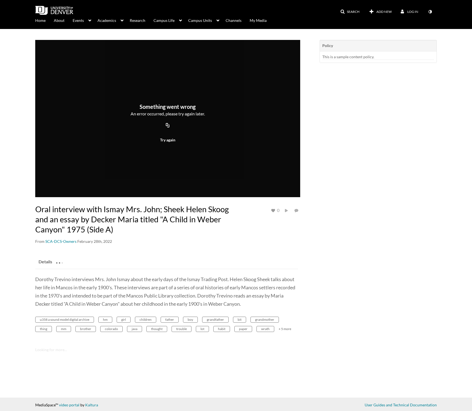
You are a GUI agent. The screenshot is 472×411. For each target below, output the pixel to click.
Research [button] (137, 20)
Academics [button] (107, 20)
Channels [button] (233, 20)
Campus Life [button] (164, 20)
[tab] (45, 261)
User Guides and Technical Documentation (401, 405)
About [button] (59, 20)
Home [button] (40, 20)
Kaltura (91, 405)
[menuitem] (44, 20)
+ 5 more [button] (285, 329)
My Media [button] (258, 20)
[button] (350, 12)
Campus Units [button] (200, 20)
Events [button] (78, 20)
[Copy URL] (167, 125)
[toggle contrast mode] (430, 12)
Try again (167, 140)
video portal (69, 405)
